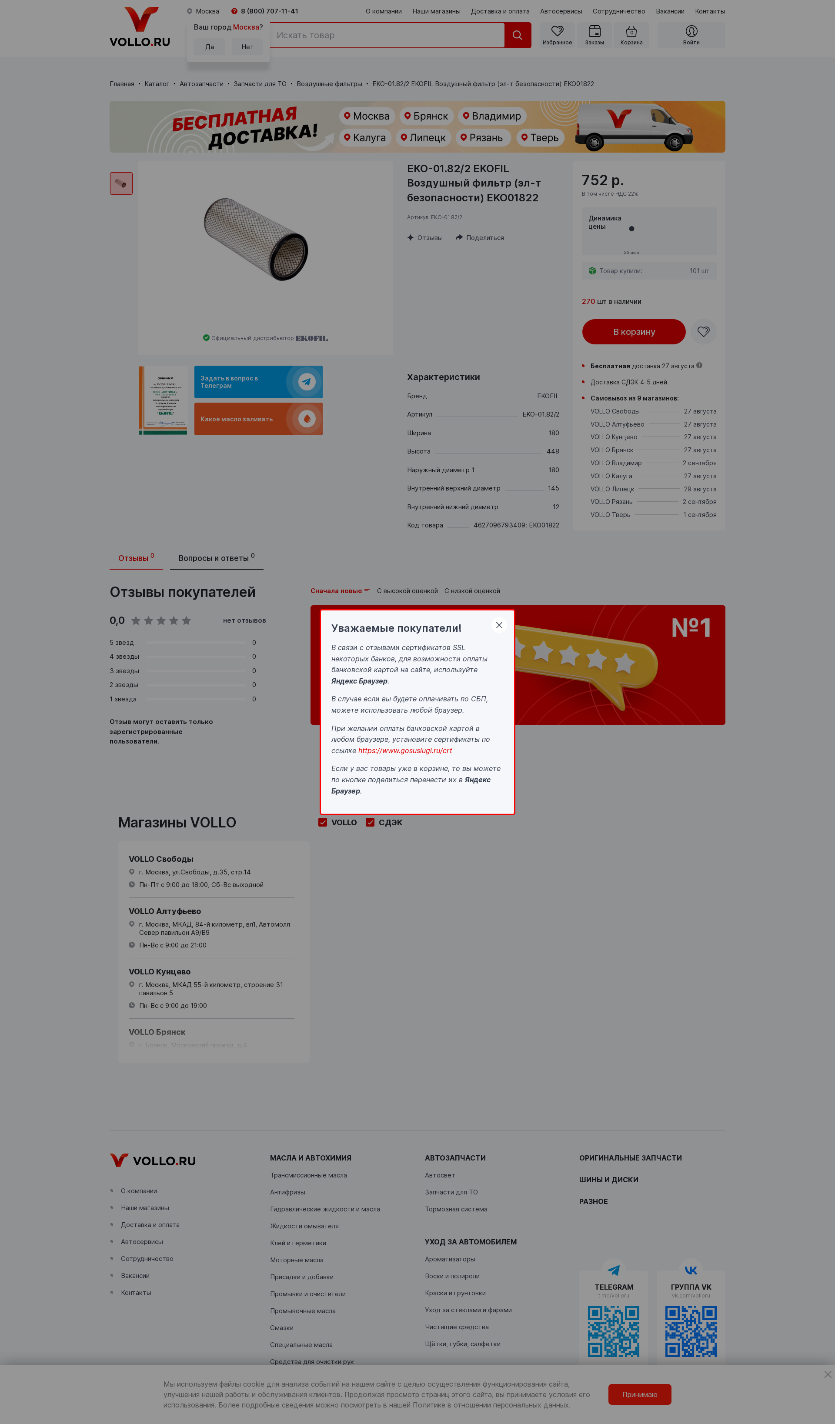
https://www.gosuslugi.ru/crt (405, 750)
